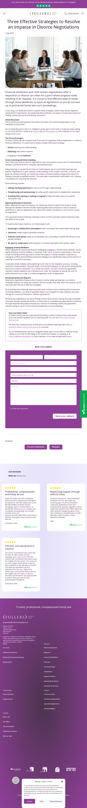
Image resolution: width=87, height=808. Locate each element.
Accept (29, 801)
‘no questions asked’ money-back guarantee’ (40, 325)
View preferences (56, 801)
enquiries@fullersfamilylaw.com (45, 131)
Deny (42, 801)
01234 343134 (73, 13)
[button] (62, 781)
